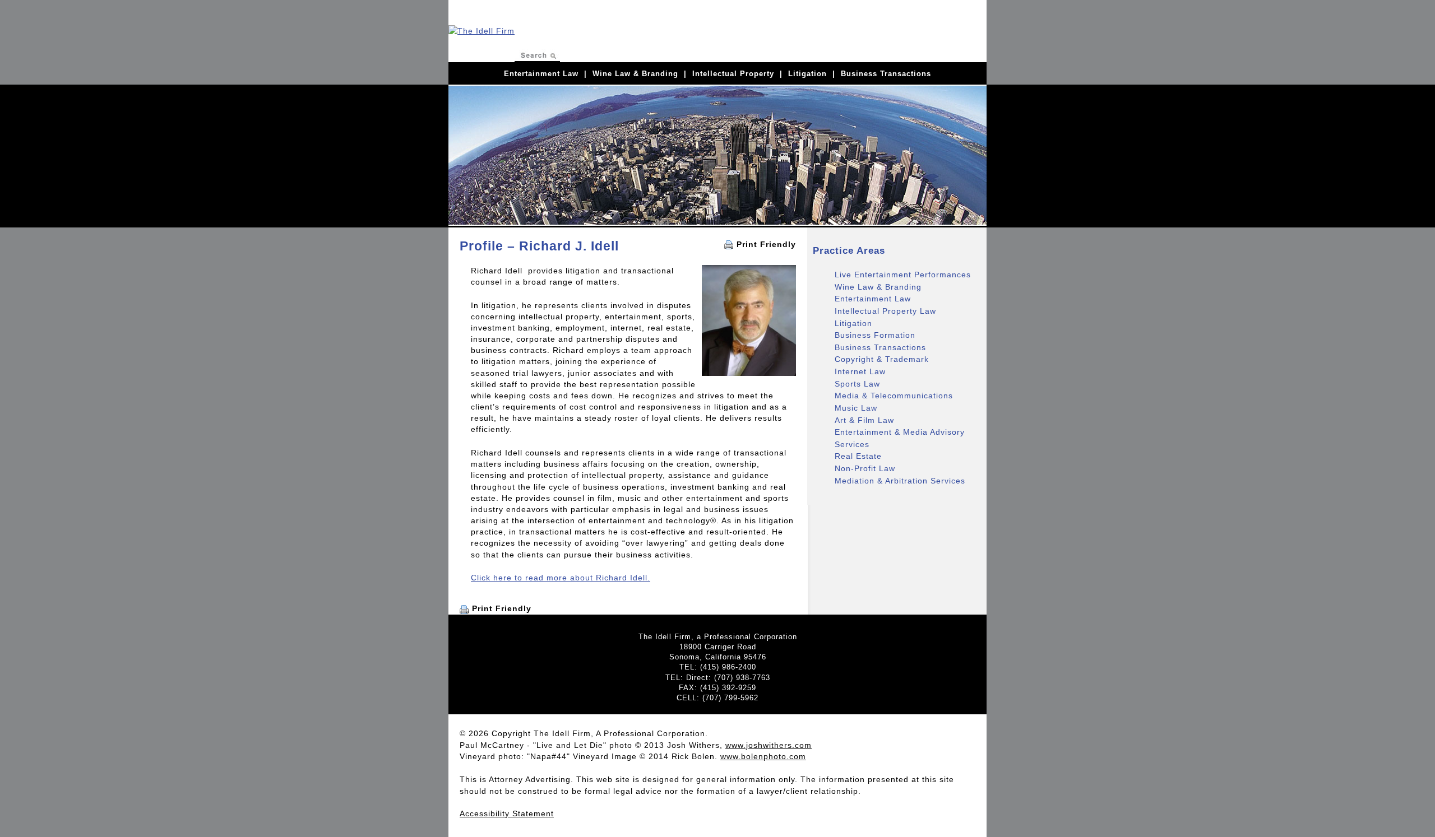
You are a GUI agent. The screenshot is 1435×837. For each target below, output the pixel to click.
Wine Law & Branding (635, 73)
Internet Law (860, 371)
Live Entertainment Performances (903, 274)
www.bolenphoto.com (763, 756)
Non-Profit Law (865, 468)
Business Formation (875, 335)
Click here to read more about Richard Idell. (560, 577)
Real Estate (858, 456)
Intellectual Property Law (885, 310)
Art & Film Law (864, 420)
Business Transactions (886, 73)
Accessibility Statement (507, 813)
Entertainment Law (541, 73)
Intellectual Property (733, 73)
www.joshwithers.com (768, 745)
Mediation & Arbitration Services (900, 480)
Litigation (807, 73)
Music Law (856, 407)
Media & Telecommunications (894, 395)
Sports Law (857, 383)
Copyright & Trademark (882, 359)
